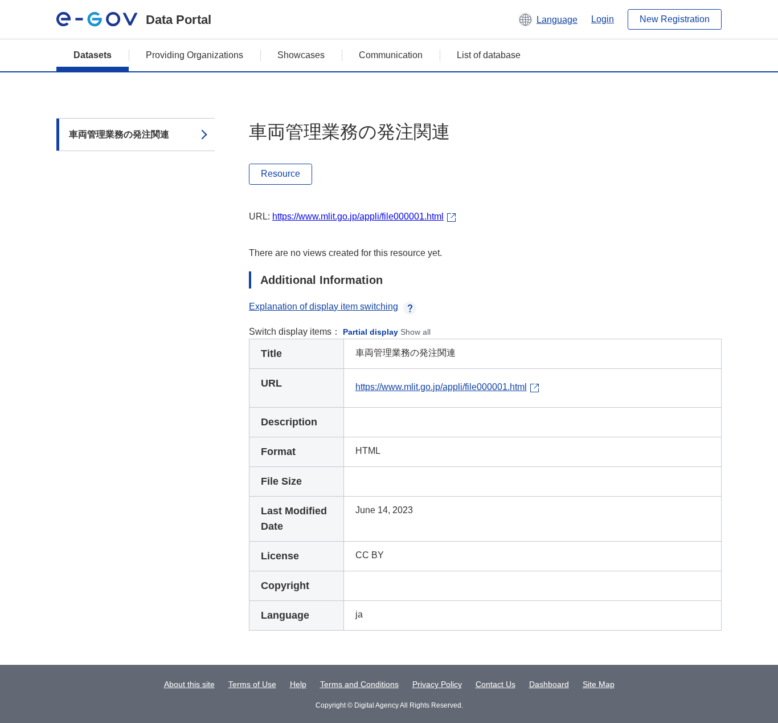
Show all (415, 331)
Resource (280, 173)
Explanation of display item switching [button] (323, 306)
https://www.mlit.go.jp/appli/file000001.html (358, 216)
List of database (489, 55)
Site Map (599, 684)
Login (602, 19)
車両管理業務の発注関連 (119, 134)
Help (298, 684)
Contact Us (495, 684)
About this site (189, 684)
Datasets (92, 55)
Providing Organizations (194, 55)
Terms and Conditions (359, 684)
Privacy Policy (437, 684)
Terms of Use (252, 684)
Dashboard (549, 684)
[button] (548, 19)
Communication (391, 55)
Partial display (370, 331)
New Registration (675, 19)
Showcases (301, 55)
